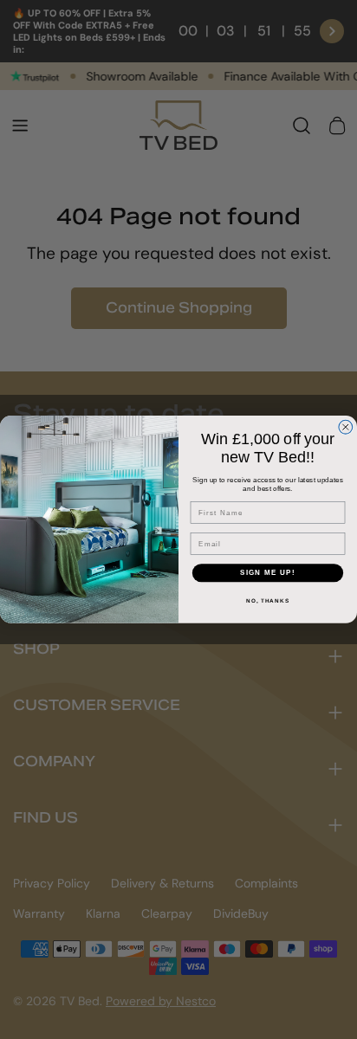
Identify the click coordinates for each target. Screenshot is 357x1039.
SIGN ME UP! (267, 573)
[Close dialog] (346, 427)
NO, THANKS (267, 600)
